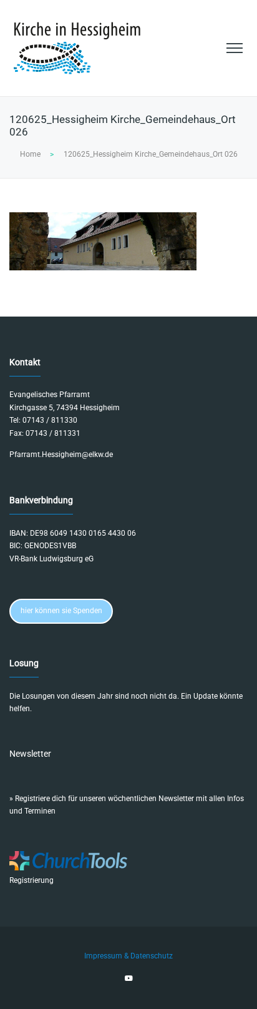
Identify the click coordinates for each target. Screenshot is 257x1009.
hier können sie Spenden (61, 610)
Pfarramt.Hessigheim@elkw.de (61, 454)
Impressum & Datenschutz (128, 956)
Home (30, 154)
